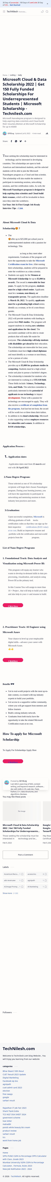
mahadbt (7, 1124)
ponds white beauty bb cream (16, 1127)
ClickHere (13, 762)
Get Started (15, 5)
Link (20, 208)
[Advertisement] (25, 43)
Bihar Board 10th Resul (13, 1071)
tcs (4, 1137)
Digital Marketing (11, 1077)
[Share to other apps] (25, 141)
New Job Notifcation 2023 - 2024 (17, 1169)
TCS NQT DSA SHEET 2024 (14, 1114)
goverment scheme (11, 1117)
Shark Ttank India (11, 1111)
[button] (42, 11)
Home (5, 1152)
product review (9, 1130)
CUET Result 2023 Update (14, 1074)
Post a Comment (25, 854)
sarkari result (9, 1100)
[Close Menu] (47, 4)
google (6, 1097)
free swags (8, 1094)
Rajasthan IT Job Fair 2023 (14, 1108)
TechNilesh (12, 11)
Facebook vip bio (10, 1081)
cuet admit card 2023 (12, 1087)
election (6, 1090)
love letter (7, 1121)
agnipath (7, 1084)
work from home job (12, 1140)
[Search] (47, 11)
